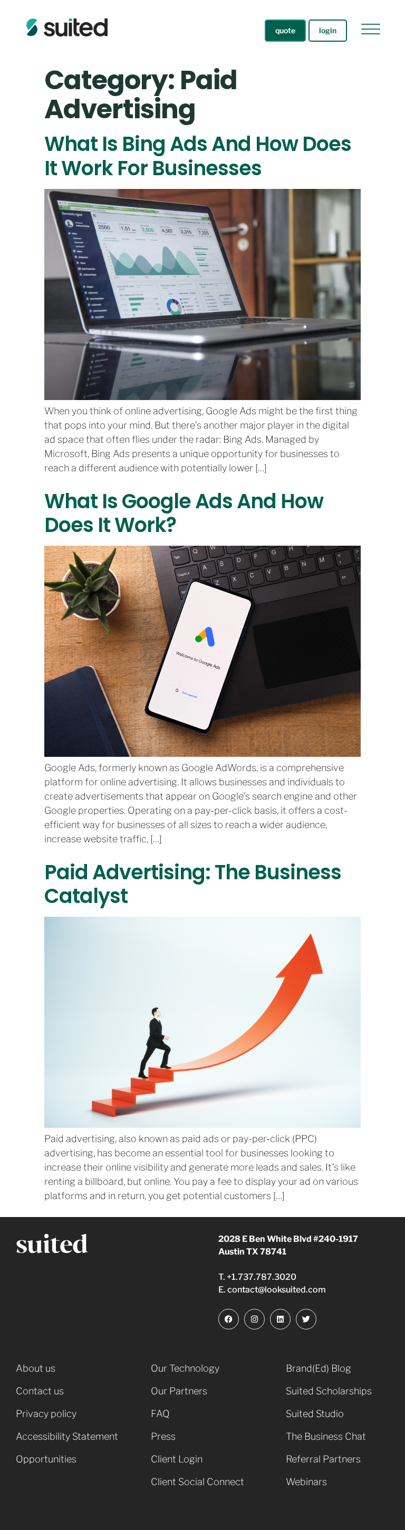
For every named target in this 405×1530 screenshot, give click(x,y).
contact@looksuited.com (276, 1290)
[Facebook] (228, 1319)
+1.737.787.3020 (261, 1277)
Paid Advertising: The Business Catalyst (192, 884)
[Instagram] (254, 1319)
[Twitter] (306, 1319)
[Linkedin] (280, 1319)
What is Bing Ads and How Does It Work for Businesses (197, 156)
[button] (371, 30)
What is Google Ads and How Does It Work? (183, 513)
